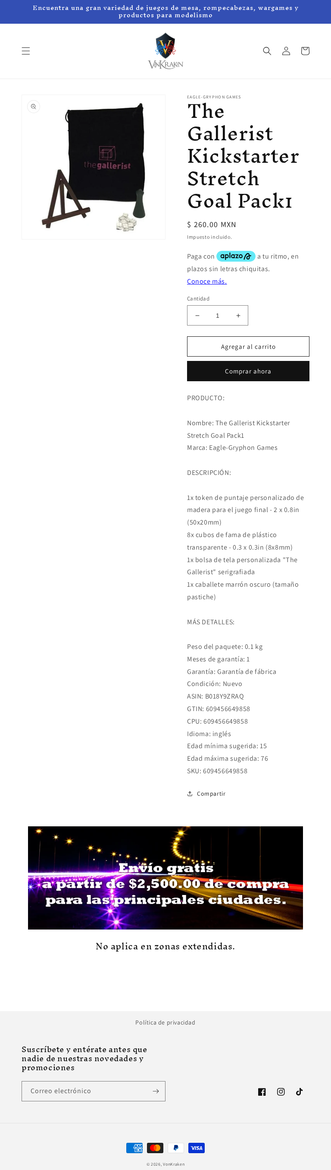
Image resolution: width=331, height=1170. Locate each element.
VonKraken (173, 1164)
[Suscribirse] (155, 1091)
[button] (25, 50)
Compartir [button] (211, 793)
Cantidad (198, 298)
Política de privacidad (165, 1022)
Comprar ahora (248, 371)
